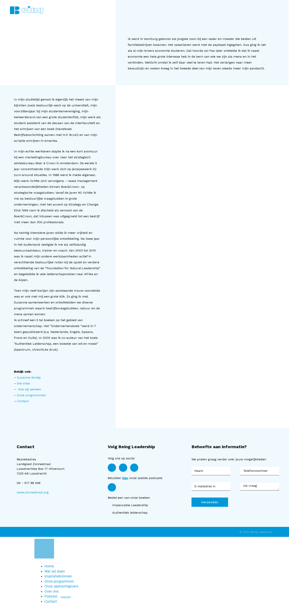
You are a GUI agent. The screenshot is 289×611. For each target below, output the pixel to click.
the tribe (23, 383)
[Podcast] (112, 487)
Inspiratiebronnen (58, 576)
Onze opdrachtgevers (61, 586)
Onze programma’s (31, 395)
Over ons (51, 591)
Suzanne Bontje (29, 377)
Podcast (57, 596)
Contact (23, 401)
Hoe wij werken (29, 389)
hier (125, 478)
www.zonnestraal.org (33, 492)
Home (49, 566)
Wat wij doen (54, 571)
